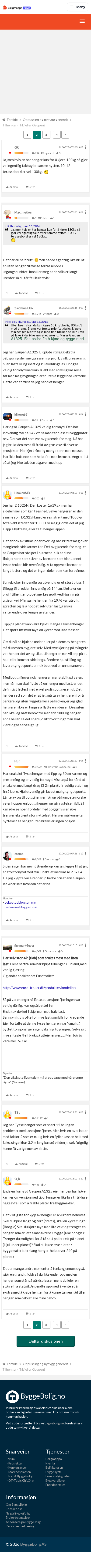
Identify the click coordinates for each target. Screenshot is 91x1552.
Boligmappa (54, 1459)
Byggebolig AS (33, 1544)
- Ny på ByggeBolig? (20, 1476)
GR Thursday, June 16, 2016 (22, 226)
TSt (17, 1112)
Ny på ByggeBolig (18, 1513)
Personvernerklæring (20, 1526)
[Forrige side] (56, 134)
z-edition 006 (23, 308)
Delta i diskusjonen (45, 1341)
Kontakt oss (14, 1509)
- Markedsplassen (18, 1472)
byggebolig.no (54, 1423)
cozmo (19, 854)
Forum (10, 1459)
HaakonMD (22, 493)
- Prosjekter (14, 1463)
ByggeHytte (54, 1472)
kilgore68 (21, 414)
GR (16, 147)
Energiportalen (56, 1485)
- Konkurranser (16, 1467)
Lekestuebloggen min (20, 902)
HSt (17, 761)
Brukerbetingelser (18, 1517)
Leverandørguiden (58, 1476)
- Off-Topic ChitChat (20, 1480)
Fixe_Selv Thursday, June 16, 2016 (26, 321)
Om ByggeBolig (16, 1504)
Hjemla (50, 1463)
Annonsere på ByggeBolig (23, 1522)
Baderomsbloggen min (21, 907)
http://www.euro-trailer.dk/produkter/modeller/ (39, 988)
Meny (80, 7)
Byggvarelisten (56, 1480)
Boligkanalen (54, 1467)
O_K (17, 1179)
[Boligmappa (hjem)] (17, 7)
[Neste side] (65, 134)
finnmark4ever (24, 945)
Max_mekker (23, 212)
